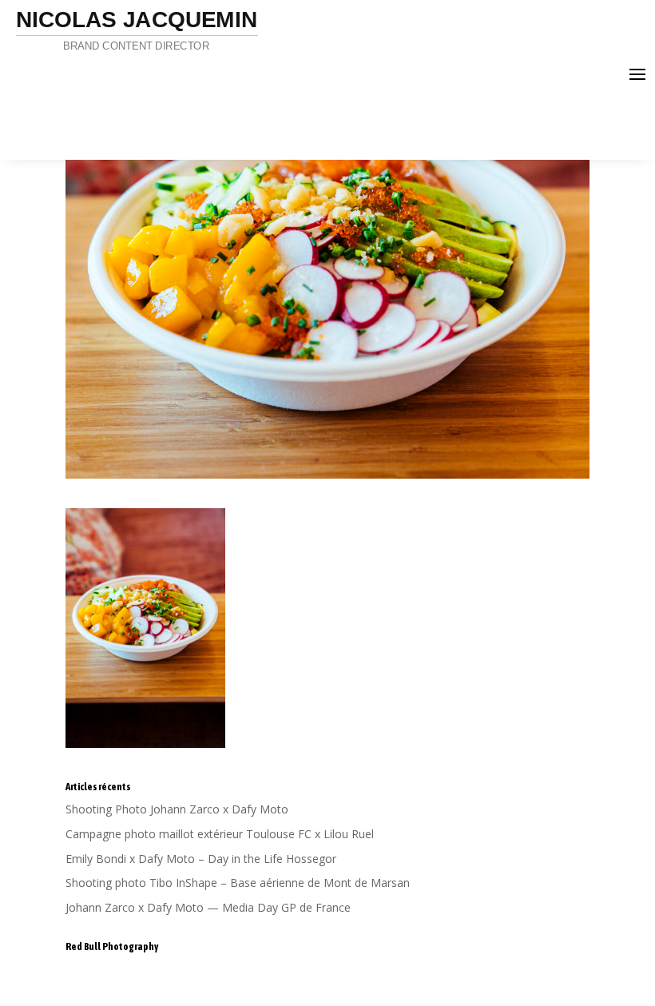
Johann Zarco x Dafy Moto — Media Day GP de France (208, 907)
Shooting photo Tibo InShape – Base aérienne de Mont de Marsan (238, 882)
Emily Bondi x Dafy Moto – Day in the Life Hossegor (201, 858)
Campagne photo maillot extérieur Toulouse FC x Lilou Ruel (220, 833)
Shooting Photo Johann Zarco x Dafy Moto (177, 809)
